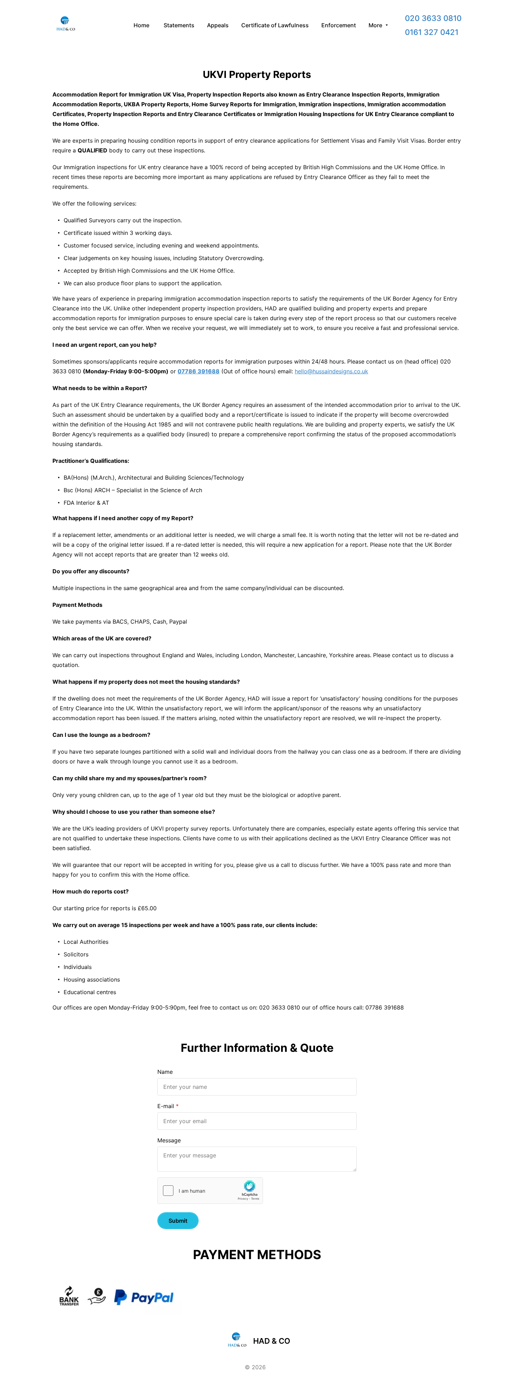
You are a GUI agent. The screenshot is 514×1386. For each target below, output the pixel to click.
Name (165, 1071)
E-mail (165, 1106)
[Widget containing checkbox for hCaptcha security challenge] (210, 1190)
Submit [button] (178, 1220)
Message (169, 1140)
